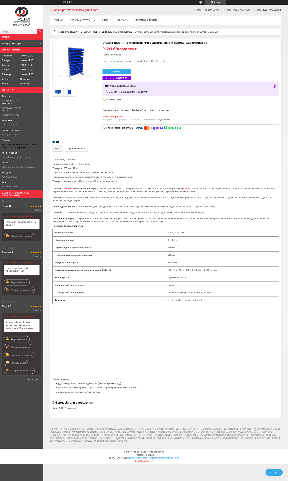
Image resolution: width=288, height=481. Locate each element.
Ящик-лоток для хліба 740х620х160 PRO (17, 269)
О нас (105, 20)
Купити (116, 71)
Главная (58, 20)
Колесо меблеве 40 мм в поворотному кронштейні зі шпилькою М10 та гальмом (19, 325)
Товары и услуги (80, 20)
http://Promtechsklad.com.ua (16, 157)
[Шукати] (40, 31)
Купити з (111, 77)
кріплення (186, 188)
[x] (57, 142)
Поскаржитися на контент (139, 458)
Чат (276, 472)
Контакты (122, 20)
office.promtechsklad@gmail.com (18, 166)
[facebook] (53, 142)
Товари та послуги (12, 43)
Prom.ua (160, 452)
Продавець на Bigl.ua (144, 455)
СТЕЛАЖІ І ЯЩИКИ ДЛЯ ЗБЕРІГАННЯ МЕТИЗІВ (106, 31)
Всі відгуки (33, 379)
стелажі (68, 188)
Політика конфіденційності (166, 458)
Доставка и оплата (146, 20)
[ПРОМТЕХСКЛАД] (21, 15)
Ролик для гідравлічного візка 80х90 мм (21, 223)
